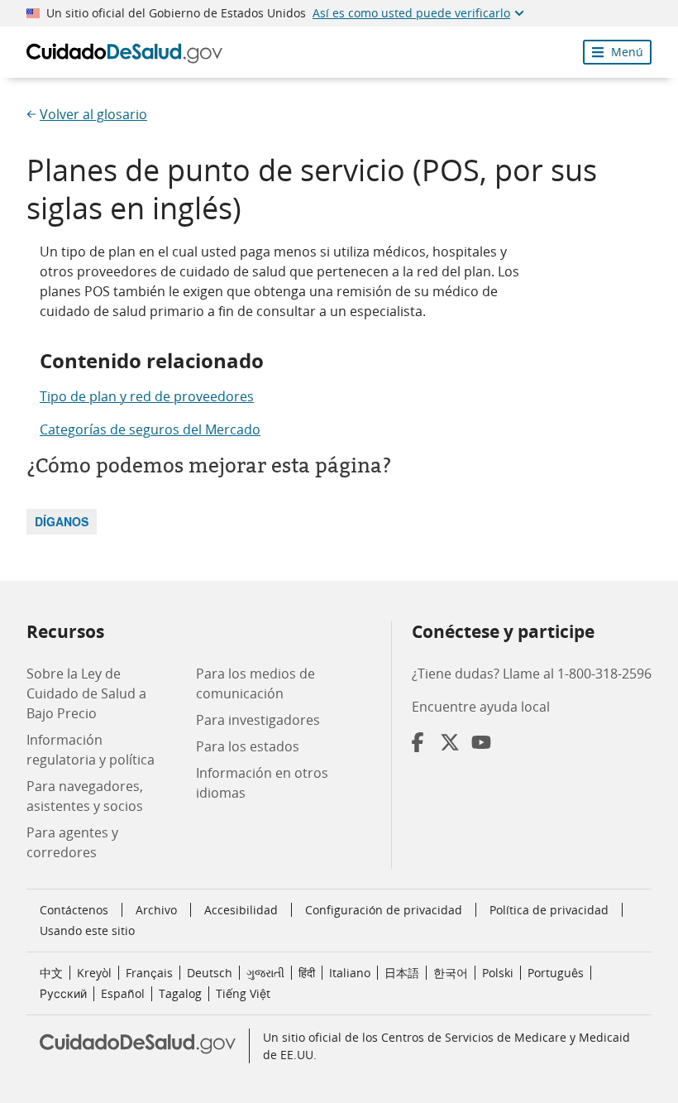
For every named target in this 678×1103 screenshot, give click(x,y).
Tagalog (180, 993)
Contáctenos (74, 910)
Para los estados (247, 746)
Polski (497, 973)
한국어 (450, 973)
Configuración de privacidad (383, 910)
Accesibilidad (241, 910)
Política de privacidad (549, 910)
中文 (51, 973)
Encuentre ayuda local (481, 707)
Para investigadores (258, 720)
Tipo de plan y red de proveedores (147, 396)
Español (123, 993)
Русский (63, 993)
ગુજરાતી (265, 973)
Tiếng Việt (243, 993)
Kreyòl (94, 973)
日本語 (401, 973)
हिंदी (306, 973)
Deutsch (209, 973)
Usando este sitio (87, 930)
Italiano (349, 973)
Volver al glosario (93, 114)
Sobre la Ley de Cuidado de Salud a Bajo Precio (86, 693)
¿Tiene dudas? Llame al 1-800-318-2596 (532, 673)
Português (556, 973)
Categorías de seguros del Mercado (150, 429)
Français (149, 973)
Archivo (156, 910)
